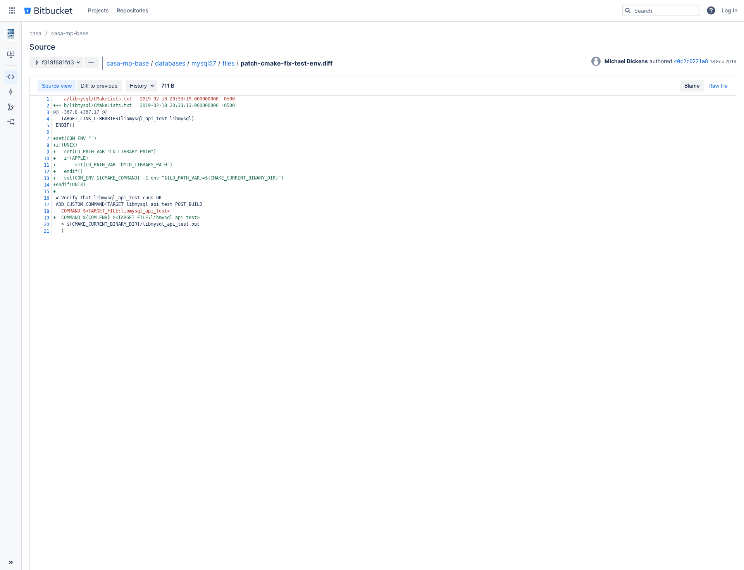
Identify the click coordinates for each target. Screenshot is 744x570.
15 (46, 191)
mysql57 (203, 63)
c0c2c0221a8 (691, 61)
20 (46, 224)
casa (35, 33)
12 (46, 171)
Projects (98, 10)
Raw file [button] (718, 86)
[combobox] (660, 10)
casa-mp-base (69, 33)
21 (46, 231)
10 (46, 158)
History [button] (138, 86)
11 (46, 165)
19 (46, 218)
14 (46, 185)
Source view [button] (57, 86)
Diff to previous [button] (99, 86)
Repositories (132, 10)
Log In (729, 10)
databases (170, 63)
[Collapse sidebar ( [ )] (10, 562)
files (228, 63)
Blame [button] (692, 86)
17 (46, 204)
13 (46, 178)
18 (46, 211)
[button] (12, 10)
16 (46, 198)
